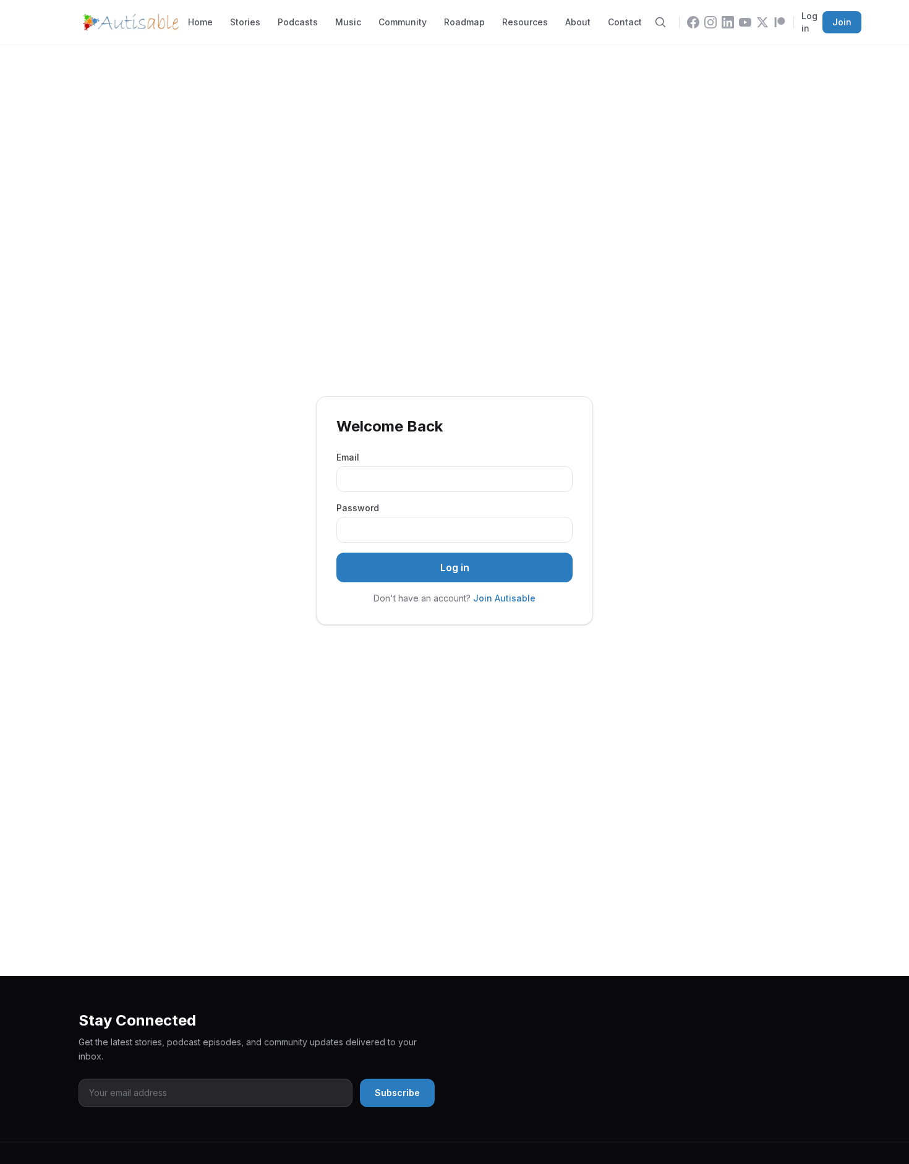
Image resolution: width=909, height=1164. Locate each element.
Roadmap (464, 22)
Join (841, 22)
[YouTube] (745, 22)
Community (402, 22)
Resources (525, 22)
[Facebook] (693, 22)
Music (348, 22)
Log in (809, 22)
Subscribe (397, 1092)
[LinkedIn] (728, 22)
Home (200, 22)
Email (347, 457)
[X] (762, 22)
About (578, 22)
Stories (245, 22)
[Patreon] (780, 22)
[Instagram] (710, 22)
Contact (625, 22)
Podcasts (298, 22)
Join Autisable (504, 598)
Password (357, 508)
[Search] (660, 22)
